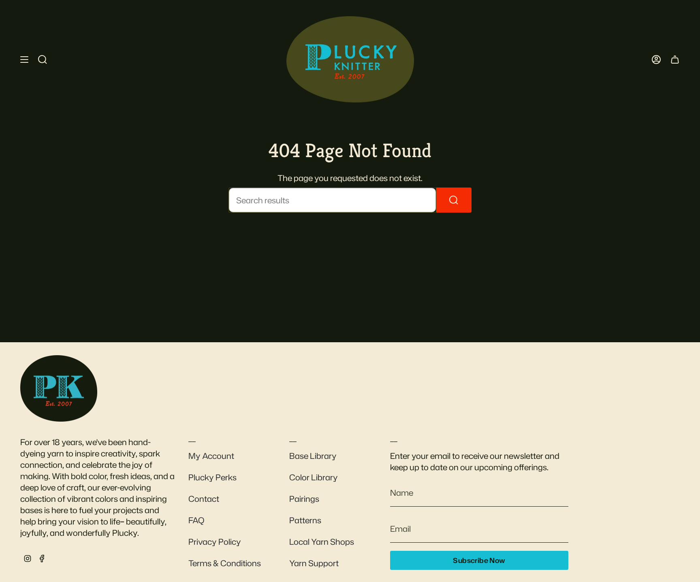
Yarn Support (314, 563)
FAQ (196, 520)
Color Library (313, 477)
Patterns (305, 520)
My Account (211, 455)
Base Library (313, 455)
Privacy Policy (214, 541)
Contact (203, 498)
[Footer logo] (58, 388)
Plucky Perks (212, 477)
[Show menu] (24, 59)
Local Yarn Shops (321, 541)
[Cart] (675, 59)
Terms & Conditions (224, 563)
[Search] (454, 200)
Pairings (304, 498)
